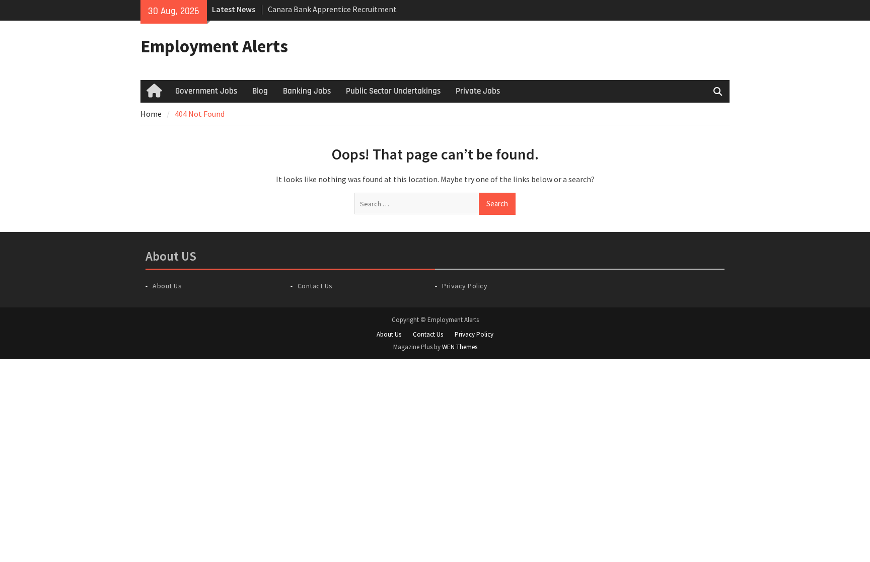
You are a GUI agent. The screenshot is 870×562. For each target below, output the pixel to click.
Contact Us (315, 285)
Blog (260, 91)
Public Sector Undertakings (393, 91)
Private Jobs (478, 91)
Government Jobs (206, 91)
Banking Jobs (307, 91)
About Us (167, 285)
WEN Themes (459, 347)
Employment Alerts (214, 46)
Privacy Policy (464, 285)
